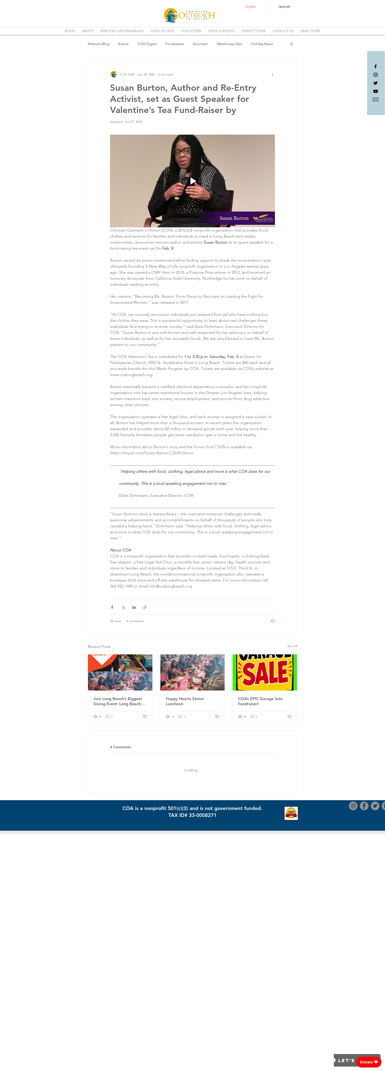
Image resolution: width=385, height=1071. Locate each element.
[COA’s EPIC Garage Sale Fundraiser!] (265, 672)
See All (292, 646)
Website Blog (98, 44)
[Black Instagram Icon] (375, 75)
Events (123, 44)
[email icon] (375, 99)
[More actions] (272, 74)
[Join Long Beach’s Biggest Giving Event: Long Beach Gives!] (120, 672)
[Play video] (192, 181)
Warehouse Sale (229, 44)
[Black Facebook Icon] (375, 66)
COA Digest (147, 44)
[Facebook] (364, 1043)
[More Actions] (272, 793)
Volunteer (200, 44)
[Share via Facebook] (112, 607)
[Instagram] (353, 1043)
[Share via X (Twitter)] (123, 607)
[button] (291, 44)
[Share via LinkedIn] (134, 607)
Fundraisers (175, 44)
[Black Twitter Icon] (375, 83)
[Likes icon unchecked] (124, 855)
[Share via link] (145, 607)
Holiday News (262, 44)
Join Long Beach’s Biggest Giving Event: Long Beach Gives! (117, 701)
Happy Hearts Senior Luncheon (185, 701)
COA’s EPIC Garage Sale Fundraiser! (260, 701)
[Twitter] (375, 1043)
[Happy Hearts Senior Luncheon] (192, 672)
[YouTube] (375, 91)
